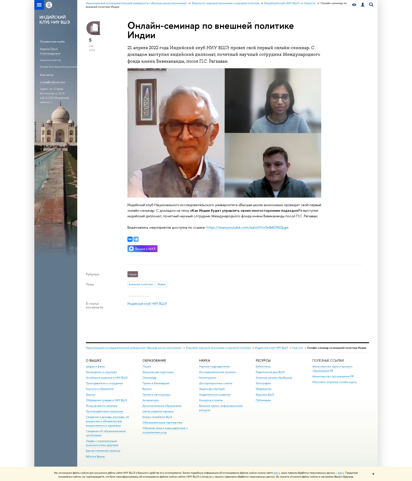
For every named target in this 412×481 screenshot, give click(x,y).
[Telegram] (136, 239)
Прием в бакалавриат (155, 383)
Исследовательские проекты (217, 372)
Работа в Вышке (95, 456)
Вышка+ (147, 389)
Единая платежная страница (103, 450)
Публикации (263, 400)
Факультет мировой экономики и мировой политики (218, 348)
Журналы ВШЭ (265, 394)
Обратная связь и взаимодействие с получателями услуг (165, 430)
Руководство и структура (101, 372)
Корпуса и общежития (100, 389)
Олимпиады (149, 377)
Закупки (90, 394)
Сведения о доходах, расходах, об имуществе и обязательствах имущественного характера (107, 421)
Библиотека (263, 366)
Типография (263, 383)
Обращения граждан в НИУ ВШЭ (106, 400)
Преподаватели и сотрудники (104, 383)
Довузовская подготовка (158, 372)
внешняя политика (141, 284)
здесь (277, 473)
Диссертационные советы (215, 383)
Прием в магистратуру (156, 394)
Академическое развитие (215, 394)
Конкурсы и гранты (211, 400)
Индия (161, 284)
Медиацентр (263, 389)
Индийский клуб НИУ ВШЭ (147, 303)
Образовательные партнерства (162, 422)
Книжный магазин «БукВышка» (274, 377)
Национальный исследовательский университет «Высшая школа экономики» (134, 348)
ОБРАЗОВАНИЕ (154, 360)
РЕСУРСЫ (263, 360)
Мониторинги (207, 377)
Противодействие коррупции (104, 411)
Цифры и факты (95, 366)
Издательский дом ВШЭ (270, 372)
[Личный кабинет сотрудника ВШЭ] (362, 5)
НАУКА (204, 360)
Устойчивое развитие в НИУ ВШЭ (107, 377)
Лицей (146, 366)
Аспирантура (150, 400)
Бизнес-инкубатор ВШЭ (157, 417)
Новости (297, 348)
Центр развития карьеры (158, 411)
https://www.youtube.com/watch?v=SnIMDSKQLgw (247, 227)
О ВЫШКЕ (93, 360)
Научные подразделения (214, 366)
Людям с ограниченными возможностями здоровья (102, 443)
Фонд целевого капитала (101, 406)
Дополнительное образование (162, 406)
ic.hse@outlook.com (52, 82)
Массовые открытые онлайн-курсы (334, 382)
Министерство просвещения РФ (333, 376)
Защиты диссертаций (212, 389)
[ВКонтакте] (130, 239)
